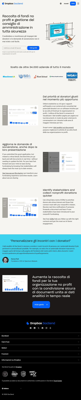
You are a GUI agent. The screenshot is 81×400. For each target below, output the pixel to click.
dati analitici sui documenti (63, 127)
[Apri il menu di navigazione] (78, 4)
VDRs (52, 219)
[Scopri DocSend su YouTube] (30, 329)
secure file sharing (16, 173)
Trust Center (58, 381)
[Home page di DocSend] (40, 323)
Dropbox (19, 367)
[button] (33, 48)
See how (5, 173)
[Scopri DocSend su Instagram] (46, 329)
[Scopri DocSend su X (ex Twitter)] (38, 329)
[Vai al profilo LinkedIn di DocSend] (34, 329)
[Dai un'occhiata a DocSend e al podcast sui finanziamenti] (50, 329)
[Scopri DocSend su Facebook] (42, 329)
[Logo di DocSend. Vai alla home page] (12, 4)
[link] (66, 4)
